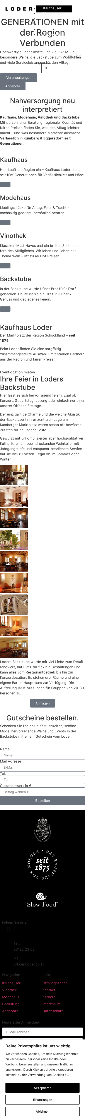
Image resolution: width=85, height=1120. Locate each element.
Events (48, 39)
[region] (42, 1079)
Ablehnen (42, 1111)
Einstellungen (42, 1099)
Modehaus (51, 13)
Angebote (51, 34)
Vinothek (50, 18)
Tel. (3, 773)
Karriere (49, 29)
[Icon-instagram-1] (12, 929)
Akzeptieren (42, 1088)
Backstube (51, 24)
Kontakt (49, 45)
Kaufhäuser (52, 8)
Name (5, 749)
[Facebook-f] (4, 929)
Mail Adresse (10, 761)
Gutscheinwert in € (15, 785)
